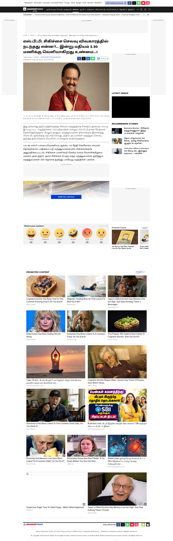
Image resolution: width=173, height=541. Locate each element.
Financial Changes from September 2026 (137, 15)
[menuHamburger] (145, 9)
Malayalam (28, 3)
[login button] (141, 9)
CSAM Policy (76, 531)
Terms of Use (54, 531)
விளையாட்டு (100, 9)
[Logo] (34, 9)
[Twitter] (134, 3)
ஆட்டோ (83, 9)
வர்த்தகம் (90, 9)
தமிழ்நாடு (68, 9)
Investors (133, 531)
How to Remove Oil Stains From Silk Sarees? (83, 15)
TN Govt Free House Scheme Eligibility (49, 15)
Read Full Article (66, 197)
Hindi (84, 3)
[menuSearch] (150, 9)
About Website (41, 531)
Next (148, 14)
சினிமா (76, 9)
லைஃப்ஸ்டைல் (112, 9)
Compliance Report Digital (119, 531)
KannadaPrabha (57, 3)
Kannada (46, 3)
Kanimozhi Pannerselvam (51, 57)
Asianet (33, 524)
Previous (144, 14)
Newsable (38, 3)
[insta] (148, 3)
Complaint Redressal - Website (95, 531)
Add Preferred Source (114, 3)
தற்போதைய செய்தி (54, 9)
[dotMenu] (138, 9)
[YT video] (143, 3)
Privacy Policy (66, 531)
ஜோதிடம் (123, 9)
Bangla (78, 3)
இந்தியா (131, 9)
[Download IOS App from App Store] (148, 524)
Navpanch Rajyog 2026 (111, 15)
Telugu (67, 3)
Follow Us (105, 58)
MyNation (98, 3)
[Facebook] (130, 3)
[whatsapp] (139, 3)
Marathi (90, 3)
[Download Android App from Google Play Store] (143, 524)
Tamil (73, 3)
